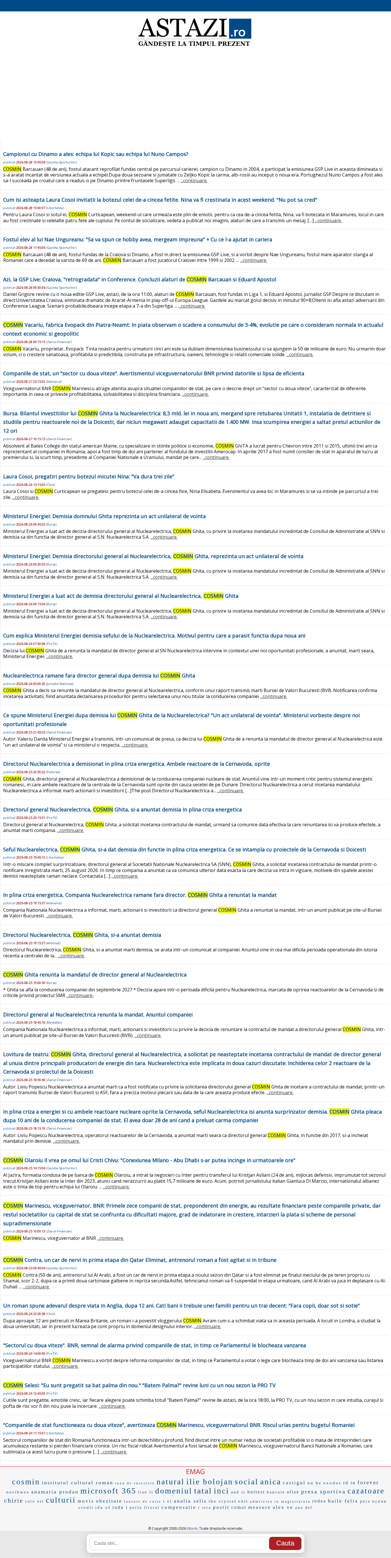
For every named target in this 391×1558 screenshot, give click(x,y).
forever (368, 1482)
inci (221, 1490)
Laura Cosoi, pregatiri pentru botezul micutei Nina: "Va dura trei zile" (88, 476)
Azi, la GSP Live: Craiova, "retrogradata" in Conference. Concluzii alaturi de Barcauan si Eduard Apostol (139, 279)
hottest (256, 1491)
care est (34, 1501)
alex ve (283, 1507)
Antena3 (53, 943)
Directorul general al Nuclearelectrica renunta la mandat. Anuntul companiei (98, 1014)
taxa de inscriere (135, 1483)
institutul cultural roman (77, 1482)
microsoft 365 (108, 1490)
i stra (204, 1507)
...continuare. (194, 180)
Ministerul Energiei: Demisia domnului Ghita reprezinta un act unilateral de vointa (104, 516)
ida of (103, 1507)
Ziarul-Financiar (59, 342)
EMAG (195, 1471)
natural (171, 1481)
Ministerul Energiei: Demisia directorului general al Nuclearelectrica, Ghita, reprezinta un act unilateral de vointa (153, 556)
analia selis (190, 1501)
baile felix (343, 1501)
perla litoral (145, 1507)
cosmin (26, 1481)
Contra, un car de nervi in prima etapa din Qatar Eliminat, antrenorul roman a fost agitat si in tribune (140, 1259)
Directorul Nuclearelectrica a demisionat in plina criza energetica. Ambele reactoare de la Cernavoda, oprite (136, 763)
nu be (314, 1483)
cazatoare (366, 1491)
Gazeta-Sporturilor (61, 162)
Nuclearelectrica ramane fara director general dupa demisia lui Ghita (99, 675)
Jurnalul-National (59, 683)
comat (238, 1507)
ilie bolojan (209, 1481)
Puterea (53, 772)
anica (270, 1481)
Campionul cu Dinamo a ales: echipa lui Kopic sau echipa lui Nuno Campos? (95, 154)
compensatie (178, 1507)
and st (238, 1492)
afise (293, 1491)
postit (221, 1507)
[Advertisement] (195, 94)
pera (365, 1501)
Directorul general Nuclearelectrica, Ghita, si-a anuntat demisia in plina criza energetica (122, 809)
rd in (349, 1482)
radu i (120, 1507)
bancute (276, 1492)
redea (319, 1501)
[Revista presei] (194, 46)
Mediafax (54, 1022)
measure (259, 1507)
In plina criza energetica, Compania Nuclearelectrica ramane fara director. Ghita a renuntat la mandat (140, 894)
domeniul (173, 1490)
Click (50, 484)
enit (243, 1501)
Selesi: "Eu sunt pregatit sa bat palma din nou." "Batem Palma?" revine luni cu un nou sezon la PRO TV (139, 1385)
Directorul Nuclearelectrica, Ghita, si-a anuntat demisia (82, 934)
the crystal (222, 1501)
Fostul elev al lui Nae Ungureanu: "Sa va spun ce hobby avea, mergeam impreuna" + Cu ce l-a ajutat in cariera (137, 239)
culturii (61, 1499)
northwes (17, 1492)
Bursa (51, 524)
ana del (304, 1507)
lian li (145, 1492)
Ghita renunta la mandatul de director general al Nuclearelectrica (95, 974)
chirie (13, 1500)
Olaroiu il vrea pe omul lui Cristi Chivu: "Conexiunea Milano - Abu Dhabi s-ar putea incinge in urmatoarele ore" (149, 1160)
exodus (332, 1483)
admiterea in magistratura (280, 1501)
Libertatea (55, 208)
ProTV (51, 643)
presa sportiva (323, 1491)
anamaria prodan (55, 1492)
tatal (203, 1490)
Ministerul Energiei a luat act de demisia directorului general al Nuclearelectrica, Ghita (120, 595)
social (246, 1481)
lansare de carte (142, 1501)
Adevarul (54, 381)
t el (167, 1501)
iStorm (192, 1528)
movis (86, 1501)
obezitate (109, 1501)
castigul (294, 1482)
